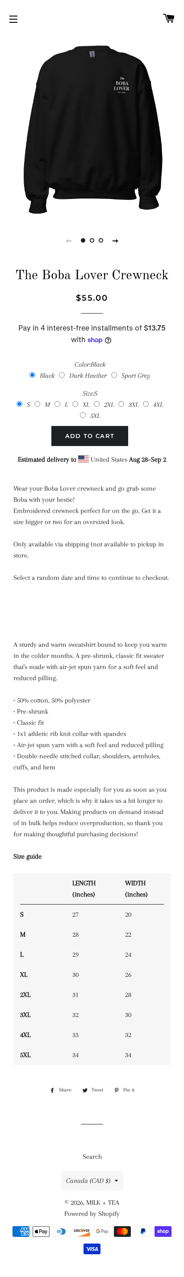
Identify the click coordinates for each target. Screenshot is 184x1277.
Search (92, 1157)
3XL (133, 405)
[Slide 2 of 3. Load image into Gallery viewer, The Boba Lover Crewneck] (92, 240)
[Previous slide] (69, 240)
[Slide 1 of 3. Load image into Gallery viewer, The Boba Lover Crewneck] (83, 240)
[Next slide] (115, 240)
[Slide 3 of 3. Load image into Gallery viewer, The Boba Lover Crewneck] (100, 240)
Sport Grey (136, 376)
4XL (158, 405)
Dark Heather (88, 376)
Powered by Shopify (92, 1214)
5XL (95, 416)
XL (86, 405)
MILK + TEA (102, 1202)
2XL (109, 405)
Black (47, 376)
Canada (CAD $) (88, 1181)
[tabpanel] (92, 127)
